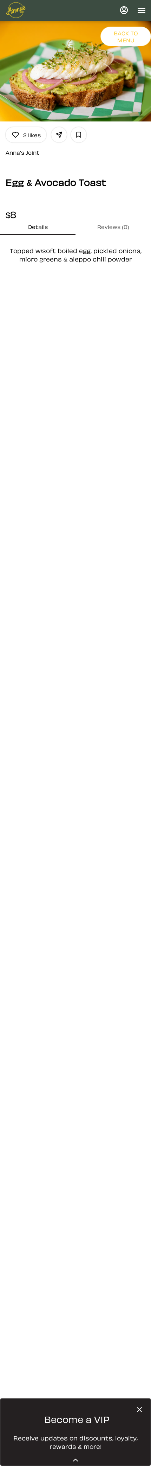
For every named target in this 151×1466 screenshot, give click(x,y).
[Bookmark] (78, 134)
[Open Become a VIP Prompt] (75, 1460)
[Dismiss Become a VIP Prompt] (139, 1409)
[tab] (38, 226)
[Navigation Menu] (141, 10)
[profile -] (124, 10)
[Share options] (59, 134)
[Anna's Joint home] (36, 10)
